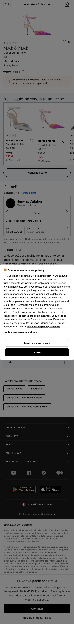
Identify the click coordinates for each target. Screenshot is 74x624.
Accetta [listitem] (37, 352)
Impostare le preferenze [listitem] (37, 342)
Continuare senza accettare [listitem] (20, 332)
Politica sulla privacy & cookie (43, 326)
